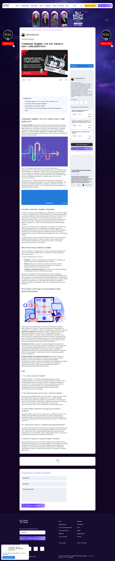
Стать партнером (63, 530)
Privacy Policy (90, 556)
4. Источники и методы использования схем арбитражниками (43, 108)
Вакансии (61, 5)
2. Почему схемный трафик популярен (36, 103)
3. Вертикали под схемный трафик (35, 106)
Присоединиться (8, 557)
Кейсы (55, 5)
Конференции (25, 5)
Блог (17, 5)
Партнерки (34, 5)
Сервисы (47, 5)
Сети (41, 5)
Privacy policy (62, 543)
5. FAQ (26, 110)
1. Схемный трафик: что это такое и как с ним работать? (41, 101)
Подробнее (49, 203)
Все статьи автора (82, 144)
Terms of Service (65, 557)
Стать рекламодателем (65, 527)
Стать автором (63, 536)
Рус (74, 5)
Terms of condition (82, 543)
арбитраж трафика (28, 39)
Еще (67, 5)
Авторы (79, 536)
